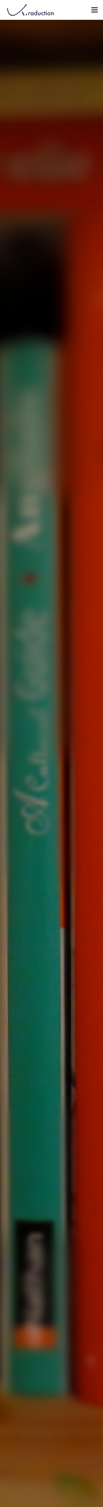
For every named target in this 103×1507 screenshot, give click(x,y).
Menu (94, 10)
